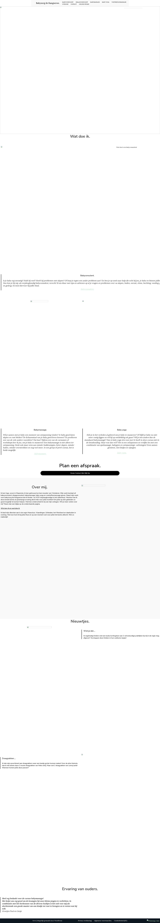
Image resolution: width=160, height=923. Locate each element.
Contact (74, 4)
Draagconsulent (82, 2)
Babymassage (95, 2)
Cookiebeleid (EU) (120, 921)
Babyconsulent (67, 2)
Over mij (65, 4)
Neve (34, 921)
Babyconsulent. (87, 289)
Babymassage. (40, 453)
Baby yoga (105, 2)
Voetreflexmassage (119, 2)
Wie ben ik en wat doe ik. (10, 508)
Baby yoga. (121, 452)
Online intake (84, 4)
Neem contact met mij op (80, 473)
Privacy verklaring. (85, 921)
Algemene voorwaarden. (103, 921)
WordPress (58, 921)
